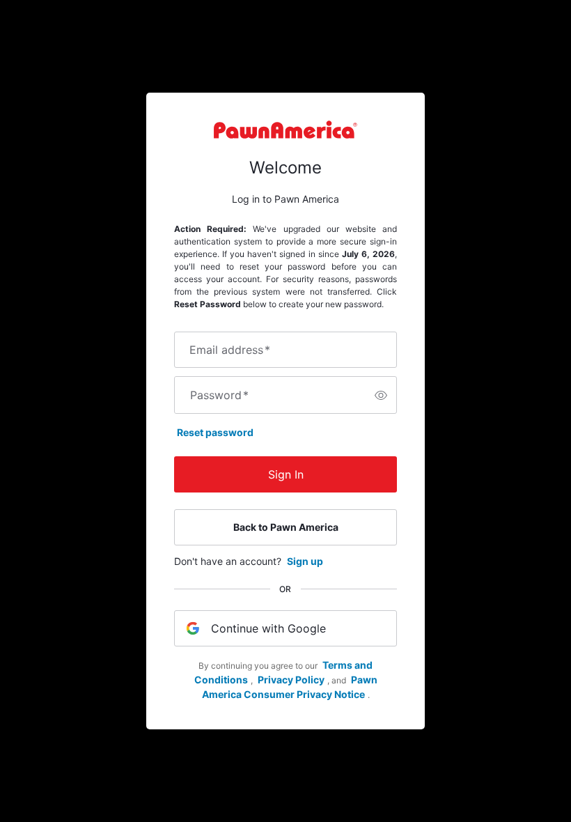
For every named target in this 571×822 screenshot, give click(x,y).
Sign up (305, 561)
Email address (229, 349)
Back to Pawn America (285, 527)
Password (219, 395)
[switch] (381, 395)
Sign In (286, 474)
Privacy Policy (291, 679)
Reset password (215, 432)
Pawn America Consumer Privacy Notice (289, 687)
